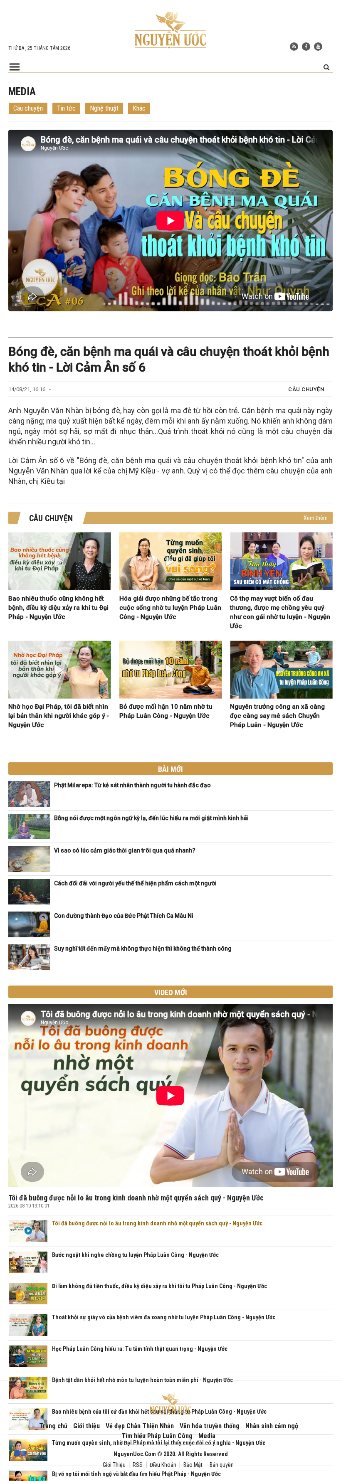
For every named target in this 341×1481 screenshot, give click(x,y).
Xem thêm (316, 518)
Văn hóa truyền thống (210, 1426)
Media (206, 1436)
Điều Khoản (163, 1464)
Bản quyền (222, 1464)
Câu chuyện (28, 108)
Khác (139, 108)
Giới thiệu (86, 1426)
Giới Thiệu (114, 1464)
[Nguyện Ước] (170, 29)
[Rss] (294, 46)
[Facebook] (306, 46)
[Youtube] (318, 46)
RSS (138, 1464)
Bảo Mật (193, 1464)
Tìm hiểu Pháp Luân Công (157, 1436)
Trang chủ (53, 1426)
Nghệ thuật (104, 108)
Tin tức (66, 108)
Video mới (170, 992)
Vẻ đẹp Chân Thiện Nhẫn (140, 1426)
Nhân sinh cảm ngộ (271, 1426)
